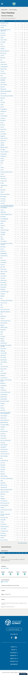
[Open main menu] (2, 3)
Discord (2, 331)
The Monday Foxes (4, 394)
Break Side (2, 86)
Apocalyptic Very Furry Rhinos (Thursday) (6, 346)
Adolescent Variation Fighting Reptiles (6, 380)
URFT (1, 305)
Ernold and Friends (4, 255)
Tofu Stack (2, 203)
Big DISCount (3, 383)
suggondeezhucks (4, 185)
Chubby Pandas (3, 385)
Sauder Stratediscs (4, 476)
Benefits (13, 655)
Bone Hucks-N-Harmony (5, 194)
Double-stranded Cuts (5, 526)
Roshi (2, 298)
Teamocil (2, 174)
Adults (13, 647)
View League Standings (22, 543)
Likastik (2, 223)
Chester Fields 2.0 (4, 415)
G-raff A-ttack (3, 73)
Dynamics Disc (3, 355)
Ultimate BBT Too (4, 109)
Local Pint (2, 429)
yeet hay (2, 113)
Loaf (1, 313)
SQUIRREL (2, 145)
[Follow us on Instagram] (16, 638)
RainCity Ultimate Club (5, 420)
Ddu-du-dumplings (4, 456)
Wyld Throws (3, 494)
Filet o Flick (3, 131)
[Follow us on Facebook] (11, 638)
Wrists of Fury (3, 246)
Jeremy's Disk (3, 35)
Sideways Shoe (3, 221)
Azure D (2, 169)
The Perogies (3, 42)
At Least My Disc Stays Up (5, 392)
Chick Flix (2, 71)
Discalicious (3, 403)
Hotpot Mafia (3, 482)
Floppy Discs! (3, 498)
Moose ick (2, 471)
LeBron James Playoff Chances (6, 214)
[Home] (14, 622)
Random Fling (3, 329)
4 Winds (2, 227)
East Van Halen (3, 357)
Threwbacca (3, 467)
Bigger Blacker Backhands (5, 311)
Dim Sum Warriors (4, 322)
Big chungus (3, 57)
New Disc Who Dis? (4, 444)
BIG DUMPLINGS (4, 253)
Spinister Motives (4, 84)
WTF (1, 364)
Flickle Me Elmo (3, 111)
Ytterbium (2, 507)
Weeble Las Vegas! (4, 327)
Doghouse (2, 338)
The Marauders (3, 390)
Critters (2, 371)
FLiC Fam (2, 127)
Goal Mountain (3, 156)
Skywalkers (3, 48)
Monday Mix (3, 473)
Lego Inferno (3, 118)
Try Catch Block (3, 528)
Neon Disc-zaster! (4, 485)
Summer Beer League (5, 291)
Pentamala (3, 225)
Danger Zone (3, 62)
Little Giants (3, 442)
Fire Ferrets (3, 264)
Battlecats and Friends (5, 51)
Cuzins (2, 44)
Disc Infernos (3, 33)
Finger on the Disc (4, 271)
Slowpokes (2, 340)
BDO (1, 258)
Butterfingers (3, 189)
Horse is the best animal (5, 309)
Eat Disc (2, 122)
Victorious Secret (4, 180)
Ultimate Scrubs (4, 178)
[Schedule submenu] (17, 652)
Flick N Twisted (3, 348)
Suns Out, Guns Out (4, 366)
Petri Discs (2, 537)
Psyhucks (2, 387)
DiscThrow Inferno (4, 138)
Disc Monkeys (3, 216)
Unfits (2, 163)
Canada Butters (3, 25)
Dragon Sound (3, 316)
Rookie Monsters (4, 359)
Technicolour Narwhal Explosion (7, 300)
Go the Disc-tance (4, 377)
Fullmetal (2, 27)
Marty (2, 458)
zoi (1, 165)
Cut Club (2, 522)
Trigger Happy (3, 212)
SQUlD (2, 480)
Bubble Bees (3, 273)
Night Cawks (3, 176)
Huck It (2, 100)
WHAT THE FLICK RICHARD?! (6, 91)
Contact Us (14, 661)
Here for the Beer (4, 39)
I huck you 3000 (3, 353)
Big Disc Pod (3, 98)
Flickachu (2, 37)
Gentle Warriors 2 (4, 343)
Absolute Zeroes (4, 417)
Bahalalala (2, 296)
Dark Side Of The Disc (5, 23)
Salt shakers (3, 278)
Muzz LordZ (3, 266)
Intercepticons (3, 260)
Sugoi (2, 236)
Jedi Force (2, 160)
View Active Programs (14, 629)
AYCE (1, 187)
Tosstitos (2, 167)
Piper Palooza (3, 465)
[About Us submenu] (17, 658)
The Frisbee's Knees (4, 531)
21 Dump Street (3, 524)
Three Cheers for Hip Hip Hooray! (7, 478)
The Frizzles (3, 102)
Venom (2, 307)
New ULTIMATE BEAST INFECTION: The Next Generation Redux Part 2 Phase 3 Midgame (7, 206)
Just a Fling (3, 462)
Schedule (13, 652)
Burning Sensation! (4, 431)
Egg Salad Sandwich (4, 422)
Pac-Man (2, 183)
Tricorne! (2, 496)
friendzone (3, 407)
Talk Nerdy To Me (4, 487)
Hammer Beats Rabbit (5, 230)
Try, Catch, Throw (4, 302)
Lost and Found (3, 275)
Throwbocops (3, 232)
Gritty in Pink (3, 201)
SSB (1, 59)
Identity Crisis (3, 251)
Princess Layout (3, 269)
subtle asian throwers (5, 491)
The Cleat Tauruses (4, 517)
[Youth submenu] (16, 649)
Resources (14, 664)
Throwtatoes (3, 336)
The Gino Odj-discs (4, 115)
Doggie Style (3, 136)
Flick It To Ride (3, 435)
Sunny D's (2, 55)
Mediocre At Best (4, 396)
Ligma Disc (3, 142)
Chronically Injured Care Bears (6, 509)
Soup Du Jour (3, 433)
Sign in (2, 606)
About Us (13, 658)
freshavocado (3, 533)
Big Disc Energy (3, 68)
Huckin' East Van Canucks (5, 320)
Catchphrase (3, 82)
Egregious (2, 325)
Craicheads (3, 293)
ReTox (2, 75)
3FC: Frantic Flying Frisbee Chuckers (5, 515)
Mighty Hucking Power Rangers (6, 489)
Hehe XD (2, 192)
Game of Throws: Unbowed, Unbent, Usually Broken (6, 413)
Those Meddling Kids (4, 218)
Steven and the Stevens (5, 453)
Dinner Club (3, 124)
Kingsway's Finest (4, 451)
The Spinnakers (3, 438)
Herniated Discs (3, 373)
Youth (13, 649)
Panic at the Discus (4, 540)
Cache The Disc (3, 93)
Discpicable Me (3, 447)
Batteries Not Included (5, 401)
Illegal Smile (3, 375)
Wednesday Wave (4, 399)
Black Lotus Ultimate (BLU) (6, 440)
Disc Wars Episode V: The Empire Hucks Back (7, 244)
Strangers (2, 158)
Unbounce (2, 318)
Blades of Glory (3, 89)
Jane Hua (2, 249)
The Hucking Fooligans (5, 424)
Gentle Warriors (3, 77)
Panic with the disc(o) (5, 151)
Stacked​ (2, 405)
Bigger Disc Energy (4, 147)
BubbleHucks (3, 289)
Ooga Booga (3, 350)
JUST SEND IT (3, 149)
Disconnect (3, 46)
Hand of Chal (3, 410)
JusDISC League (4, 280)
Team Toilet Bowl (4, 362)
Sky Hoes (2, 239)
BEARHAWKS (3, 80)
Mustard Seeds (3, 282)
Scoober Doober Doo (4, 460)
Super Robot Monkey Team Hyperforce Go (6, 30)
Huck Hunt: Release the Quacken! (7, 95)
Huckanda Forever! (4, 449)
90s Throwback (3, 196)
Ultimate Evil (3, 469)
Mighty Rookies (3, 535)
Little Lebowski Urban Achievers (7, 171)
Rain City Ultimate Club (5, 503)
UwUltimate (3, 426)
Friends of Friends (4, 64)
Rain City (2, 512)
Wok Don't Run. (3, 140)
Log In (25, 4)
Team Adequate (3, 241)
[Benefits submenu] (17, 655)
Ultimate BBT (3, 519)
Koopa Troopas (3, 287)
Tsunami (2, 209)
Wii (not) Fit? (4, 9)
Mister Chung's (3, 53)
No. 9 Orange (3, 198)
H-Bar (2, 334)
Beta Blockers (3, 120)
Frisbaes (2, 104)
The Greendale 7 (4, 262)
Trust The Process (4, 500)
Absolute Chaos (3, 129)
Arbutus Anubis (3, 368)
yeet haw (2, 106)
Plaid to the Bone (4, 284)
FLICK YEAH (3, 234)
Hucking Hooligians (4, 66)
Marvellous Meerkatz (4, 505)
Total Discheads (3, 154)
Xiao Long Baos (3, 133)
